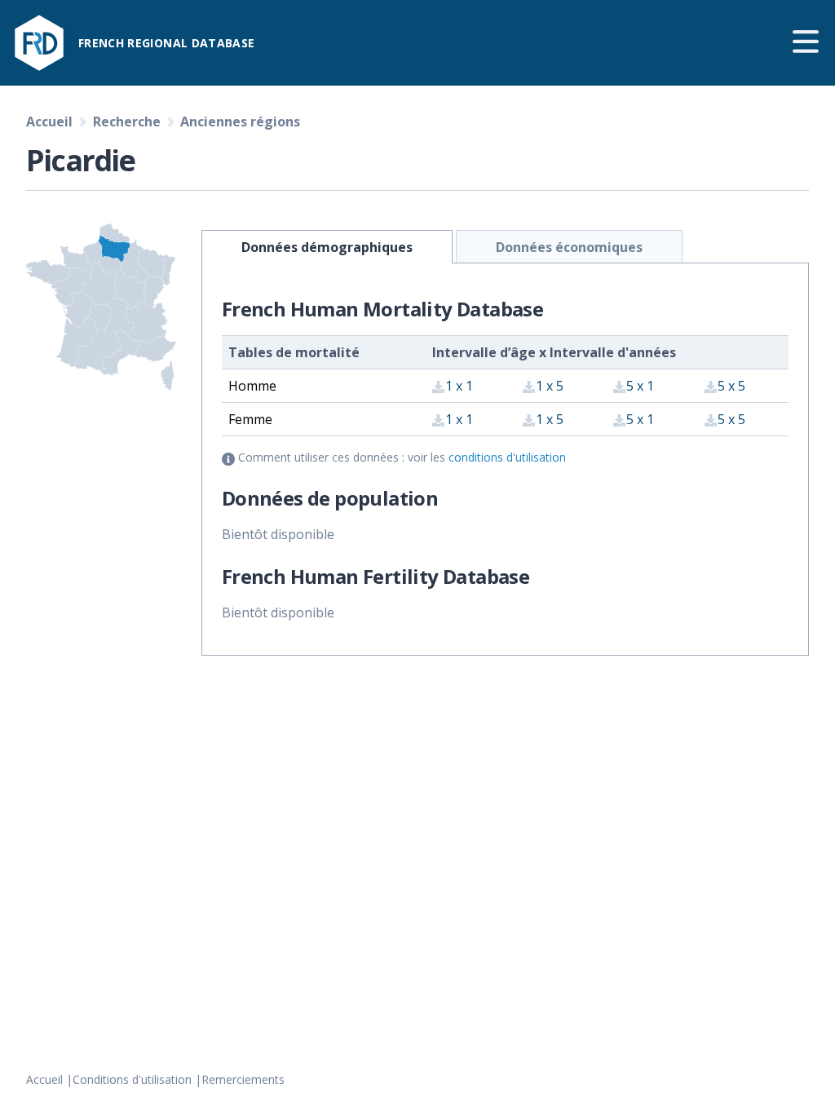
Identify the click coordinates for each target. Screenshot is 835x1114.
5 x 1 (640, 386)
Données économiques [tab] (569, 247)
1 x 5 (549, 386)
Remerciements (243, 1079)
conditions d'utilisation (507, 457)
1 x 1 (459, 386)
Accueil (44, 1079)
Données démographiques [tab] (327, 247)
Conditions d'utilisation (132, 1079)
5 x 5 (731, 386)
